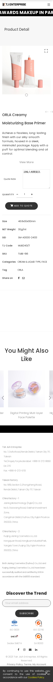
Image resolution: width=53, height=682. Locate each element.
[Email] (23, 278)
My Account (39, 664)
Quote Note (10, 179)
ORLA (20, 270)
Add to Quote (23, 205)
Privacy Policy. (15, 664)
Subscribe (27, 613)
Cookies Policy (36, 677)
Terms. (28, 664)
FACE (44, 262)
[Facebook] (18, 278)
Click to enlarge (46, 51)
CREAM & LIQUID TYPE (29, 262)
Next (50, 398)
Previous (3, 398)
